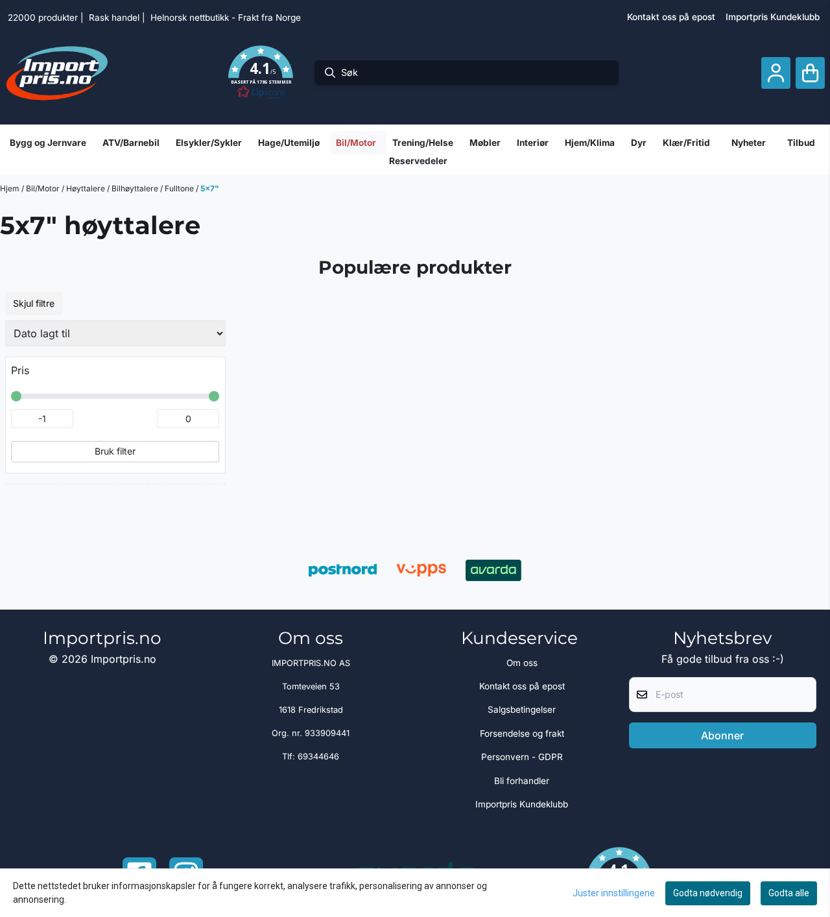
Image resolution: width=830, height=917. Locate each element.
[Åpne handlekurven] (810, 73)
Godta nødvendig (707, 893)
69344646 (318, 756)
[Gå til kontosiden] (775, 73)
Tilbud (801, 142)
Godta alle (788, 893)
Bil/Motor (44, 188)
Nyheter (748, 142)
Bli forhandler (521, 781)
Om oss (522, 663)
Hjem (10, 188)
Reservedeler (418, 161)
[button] (260, 72)
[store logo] (57, 72)
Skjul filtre (33, 303)
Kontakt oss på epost (671, 17)
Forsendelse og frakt (522, 733)
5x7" (209, 188)
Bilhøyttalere (136, 188)
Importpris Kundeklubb (773, 17)
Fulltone (180, 188)
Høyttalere (86, 188)
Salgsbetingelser (522, 709)
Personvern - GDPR (522, 757)
